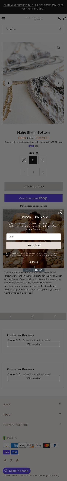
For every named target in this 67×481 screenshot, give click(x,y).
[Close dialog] (60, 212)
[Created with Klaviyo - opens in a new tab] (33, 270)
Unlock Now (33, 245)
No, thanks (33, 262)
